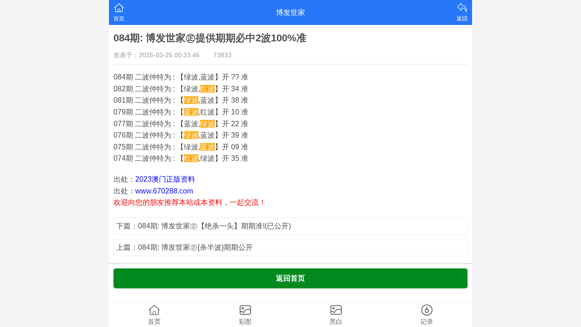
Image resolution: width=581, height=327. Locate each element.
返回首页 (290, 278)
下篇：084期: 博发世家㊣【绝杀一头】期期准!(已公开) (203, 226)
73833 (222, 55)
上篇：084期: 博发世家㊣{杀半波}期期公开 (184, 247)
